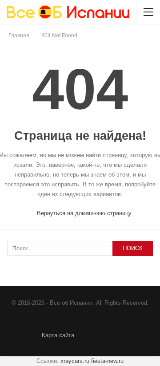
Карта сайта (58, 335)
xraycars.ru (74, 361)
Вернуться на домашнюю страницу (83, 213)
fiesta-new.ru (107, 361)
